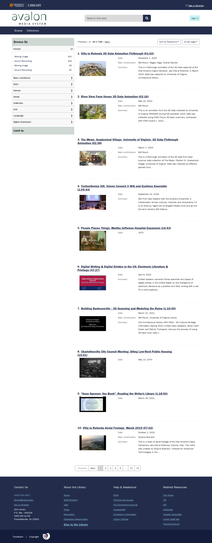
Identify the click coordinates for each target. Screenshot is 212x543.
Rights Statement (22, 121)
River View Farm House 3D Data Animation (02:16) (115, 96)
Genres (16, 90)
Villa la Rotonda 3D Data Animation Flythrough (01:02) (117, 53)
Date (15, 84)
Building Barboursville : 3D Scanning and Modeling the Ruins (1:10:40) (128, 308)
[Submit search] (147, 18)
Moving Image (21, 56)
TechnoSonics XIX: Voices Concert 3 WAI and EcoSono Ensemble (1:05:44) (122, 187)
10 (190, 41)
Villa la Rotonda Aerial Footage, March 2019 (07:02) (118, 428)
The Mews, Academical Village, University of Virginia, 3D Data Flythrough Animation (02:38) (128, 141)
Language (18, 115)
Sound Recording (23, 60)
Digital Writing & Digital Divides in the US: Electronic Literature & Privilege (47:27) (123, 268)
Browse (18, 30)
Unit (15, 109)
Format (17, 48)
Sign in (194, 18)
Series (16, 96)
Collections (33, 30)
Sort (168, 41)
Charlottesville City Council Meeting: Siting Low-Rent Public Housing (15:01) (125, 353)
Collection (18, 103)
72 (131, 468)
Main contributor (21, 77)
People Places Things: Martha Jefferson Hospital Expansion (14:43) (126, 228)
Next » (107, 41)
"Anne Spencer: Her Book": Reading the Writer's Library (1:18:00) (124, 393)
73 (137, 468)
